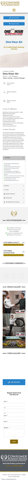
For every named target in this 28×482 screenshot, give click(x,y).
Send (14, 441)
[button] (14, 10)
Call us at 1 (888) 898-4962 (14, 466)
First (5, 407)
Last (5, 413)
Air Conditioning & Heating (14, 47)
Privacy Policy (16, 476)
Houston (14, 49)
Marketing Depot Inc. (12, 479)
